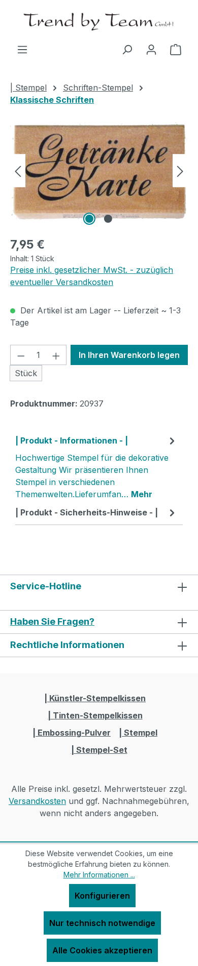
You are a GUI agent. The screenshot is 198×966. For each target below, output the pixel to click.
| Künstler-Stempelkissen (95, 698)
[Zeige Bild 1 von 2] (89, 219)
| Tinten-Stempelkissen (95, 715)
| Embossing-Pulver (71, 733)
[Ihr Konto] (151, 49)
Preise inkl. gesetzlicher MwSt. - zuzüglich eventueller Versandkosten (91, 276)
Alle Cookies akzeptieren (102, 950)
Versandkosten (37, 801)
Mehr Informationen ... (99, 874)
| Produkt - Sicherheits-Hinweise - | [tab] (86, 512)
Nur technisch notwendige (102, 923)
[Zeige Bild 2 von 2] (108, 219)
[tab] (96, 467)
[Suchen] (127, 49)
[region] (99, 171)
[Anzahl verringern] (20, 355)
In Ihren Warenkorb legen (129, 355)
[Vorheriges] (17, 170)
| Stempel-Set (99, 750)
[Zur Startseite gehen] (99, 21)
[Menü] (22, 49)
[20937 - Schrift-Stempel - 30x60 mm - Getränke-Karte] (99, 171)
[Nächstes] (180, 170)
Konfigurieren (102, 896)
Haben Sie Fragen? (52, 621)
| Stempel (138, 733)
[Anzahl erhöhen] (56, 355)
